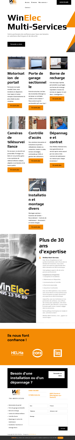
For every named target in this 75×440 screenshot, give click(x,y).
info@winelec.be (34, 395)
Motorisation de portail (15, 405)
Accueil (27, 2)
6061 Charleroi (55, 393)
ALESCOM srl (32, 434)
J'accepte (60, 437)
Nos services (43, 2)
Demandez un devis (16, 44)
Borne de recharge (14, 410)
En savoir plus (14, 106)
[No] (73, 438)
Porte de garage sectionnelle (17, 408)
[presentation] (5, 353)
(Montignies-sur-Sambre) (56, 396)
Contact (27, 7)
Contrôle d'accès (13, 416)
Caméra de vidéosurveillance (17, 413)
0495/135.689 (33, 390)
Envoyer (63, 428)
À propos (34, 2)
